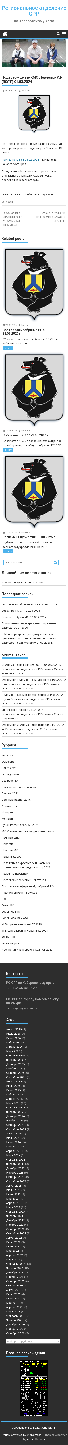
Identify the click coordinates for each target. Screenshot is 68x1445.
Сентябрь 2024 (16, 1129)
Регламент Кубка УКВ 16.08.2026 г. (24, 617)
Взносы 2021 (10, 793)
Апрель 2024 (14, 1151)
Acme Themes (36, 1439)
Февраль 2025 (15, 1107)
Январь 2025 (14, 1112)
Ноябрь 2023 (15, 1172)
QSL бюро (8, 761)
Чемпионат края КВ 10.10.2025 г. (23, 582)
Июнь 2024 (13, 1142)
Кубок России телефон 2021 (20, 825)
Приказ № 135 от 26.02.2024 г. (21, 159)
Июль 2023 (13, 1190)
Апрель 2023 (14, 1203)
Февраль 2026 (15, 1055)
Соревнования (11, 911)
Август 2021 (14, 1289)
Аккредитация (11, 774)
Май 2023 (12, 1198)
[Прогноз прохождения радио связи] (34, 1415)
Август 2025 (14, 1081)
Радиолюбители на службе (19, 892)
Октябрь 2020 (15, 1333)
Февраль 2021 (15, 1316)
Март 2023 (13, 1207)
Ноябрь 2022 (15, 1224)
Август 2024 (14, 1133)
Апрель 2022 (14, 1255)
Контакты (8, 818)
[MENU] (64, 33)
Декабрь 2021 (15, 1272)
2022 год (7, 755)
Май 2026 (12, 1042)
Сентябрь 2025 (16, 1077)
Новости (9, 201)
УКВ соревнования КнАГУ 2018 (22, 924)
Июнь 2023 (13, 1194)
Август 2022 (14, 1237)
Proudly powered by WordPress (21, 1434)
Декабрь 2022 (15, 1220)
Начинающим (11, 837)
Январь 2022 (14, 1268)
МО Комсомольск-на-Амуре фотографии (28, 831)
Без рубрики (10, 780)
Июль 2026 (13, 1033)
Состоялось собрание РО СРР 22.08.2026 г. (30, 604)
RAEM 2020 (9, 768)
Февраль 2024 (15, 1159)
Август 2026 (14, 1029)
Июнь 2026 (13, 1038)
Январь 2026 (14, 1059)
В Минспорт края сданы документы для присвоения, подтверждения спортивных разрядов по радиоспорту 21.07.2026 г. (29, 638)
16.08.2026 (11, 532)
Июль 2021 (13, 1294)
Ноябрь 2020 (15, 1329)
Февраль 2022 (15, 1263)
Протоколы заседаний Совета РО (24, 880)
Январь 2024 (14, 1164)
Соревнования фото (15, 918)
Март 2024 (13, 1155)
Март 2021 (13, 1311)
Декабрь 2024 (15, 1116)
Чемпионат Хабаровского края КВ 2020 (27, 949)
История (7, 812)
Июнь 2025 (13, 1090)
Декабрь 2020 (15, 1324)
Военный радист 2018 (16, 799)
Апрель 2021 (14, 1307)
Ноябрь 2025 (15, 1068)
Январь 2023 (14, 1216)
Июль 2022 (13, 1242)
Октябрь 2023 (15, 1177)
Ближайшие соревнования (19, 787)
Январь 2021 (14, 1320)
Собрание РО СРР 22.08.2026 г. (22, 610)
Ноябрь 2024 (15, 1120)
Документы (9, 806)
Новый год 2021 (12, 856)
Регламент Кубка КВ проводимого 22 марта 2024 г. (50, 217)
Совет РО (8, 905)
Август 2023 (14, 1185)
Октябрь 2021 (15, 1281)
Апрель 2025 (14, 1098)
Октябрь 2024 (15, 1125)
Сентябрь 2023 (16, 1181)
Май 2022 (12, 1250)
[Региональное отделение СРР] (5, 33)
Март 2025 (13, 1103)
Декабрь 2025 (15, 1064)
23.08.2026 (11, 325)
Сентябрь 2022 (16, 1233)
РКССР (6, 899)
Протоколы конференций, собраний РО (28, 886)
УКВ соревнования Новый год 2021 (25, 930)
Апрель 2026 (14, 1046)
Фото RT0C (9, 937)
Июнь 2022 (13, 1246)
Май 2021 (12, 1302)
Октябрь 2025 (15, 1072)
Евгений (26, 90)
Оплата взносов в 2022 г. (18, 688)
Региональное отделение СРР (34, 11)
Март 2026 (13, 1051)
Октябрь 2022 (15, 1229)
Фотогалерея (10, 943)
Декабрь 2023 (15, 1168)
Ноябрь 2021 (15, 1276)
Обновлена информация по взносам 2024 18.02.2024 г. (12, 219)
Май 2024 (12, 1146)
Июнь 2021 (13, 1298)
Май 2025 (12, 1094)
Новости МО (10, 850)
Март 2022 (13, 1259)
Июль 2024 (13, 1138)
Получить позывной (15, 873)
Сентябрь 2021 (16, 1285)
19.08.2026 (11, 430)
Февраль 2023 (15, 1211)
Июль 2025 (13, 1085)
